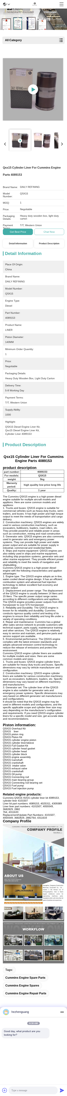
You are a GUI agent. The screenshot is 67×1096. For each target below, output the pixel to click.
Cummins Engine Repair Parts (25, 993)
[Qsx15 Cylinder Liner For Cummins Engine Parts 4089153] (33, 89)
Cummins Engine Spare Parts (25, 977)
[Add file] (4, 1090)
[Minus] (62, 1012)
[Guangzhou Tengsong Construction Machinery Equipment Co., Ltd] (34, 4)
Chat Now (49, 231)
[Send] (62, 1090)
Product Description (49, 243)
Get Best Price (18, 232)
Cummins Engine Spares (22, 985)
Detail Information (18, 243)
